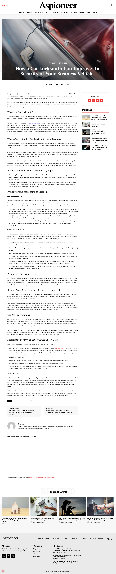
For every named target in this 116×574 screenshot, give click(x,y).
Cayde (50, 84)
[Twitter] (93, 100)
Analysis (52, 63)
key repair (34, 401)
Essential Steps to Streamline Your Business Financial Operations (100, 124)
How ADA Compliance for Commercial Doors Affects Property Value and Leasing (99, 117)
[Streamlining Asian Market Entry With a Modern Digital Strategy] (86, 140)
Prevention (42, 401)
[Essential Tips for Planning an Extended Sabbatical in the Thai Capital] (86, 147)
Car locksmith (24, 401)
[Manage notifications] (3, 571)
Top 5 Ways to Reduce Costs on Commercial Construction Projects (59, 411)
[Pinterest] (97, 100)
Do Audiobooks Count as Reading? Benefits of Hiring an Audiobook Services (22, 412)
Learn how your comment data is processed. (41, 477)
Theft (50, 401)
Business (63, 63)
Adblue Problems (59, 348)
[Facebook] (89, 100)
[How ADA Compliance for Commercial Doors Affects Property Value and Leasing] (86, 117)
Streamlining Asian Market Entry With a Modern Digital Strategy (99, 140)
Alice (6, 524)
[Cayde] (11, 426)
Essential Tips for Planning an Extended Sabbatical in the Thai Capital (99, 147)
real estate (56, 552)
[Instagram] (4, 556)
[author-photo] (3, 524)
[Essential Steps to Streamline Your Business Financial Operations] (86, 124)
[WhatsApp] (101, 100)
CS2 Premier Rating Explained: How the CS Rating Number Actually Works (98, 132)
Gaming (55, 565)
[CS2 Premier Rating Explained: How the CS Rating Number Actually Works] (86, 132)
